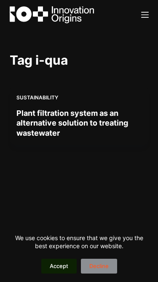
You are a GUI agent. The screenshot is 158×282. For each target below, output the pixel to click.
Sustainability (37, 97)
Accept (59, 266)
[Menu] (145, 15)
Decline (99, 266)
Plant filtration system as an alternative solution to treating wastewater (72, 123)
